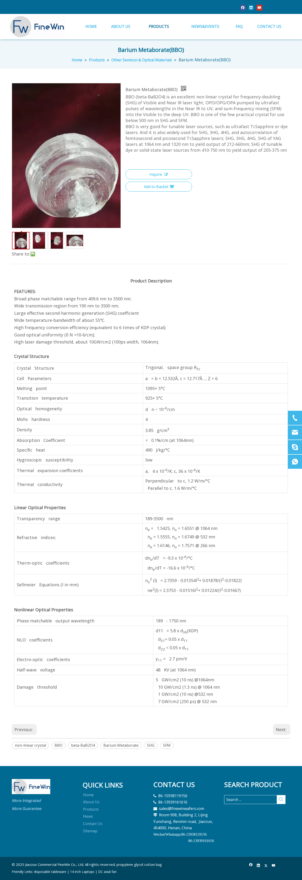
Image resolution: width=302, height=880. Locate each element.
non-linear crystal (30, 745)
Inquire (155, 174)
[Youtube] (259, 7)
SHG (151, 745)
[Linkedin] (251, 7)
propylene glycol (130, 864)
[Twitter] (266, 865)
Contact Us (92, 823)
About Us (91, 802)
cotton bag (153, 864)
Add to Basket (156, 186)
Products (91, 809)
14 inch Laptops (82, 871)
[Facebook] (243, 7)
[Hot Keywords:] (281, 799)
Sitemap (90, 831)
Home (88, 794)
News (88, 816)
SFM (167, 745)
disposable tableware (50, 871)
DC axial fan (107, 871)
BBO (59, 745)
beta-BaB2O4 (83, 745)
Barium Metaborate (120, 745)
